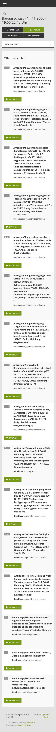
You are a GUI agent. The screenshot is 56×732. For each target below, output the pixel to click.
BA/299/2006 (14, 565)
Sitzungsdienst (44, 715)
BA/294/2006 (14, 355)
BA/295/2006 (14, 396)
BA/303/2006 (14, 700)
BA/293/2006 (14, 313)
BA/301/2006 (14, 642)
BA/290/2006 (14, 185)
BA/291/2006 (14, 227)
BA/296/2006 (14, 438)
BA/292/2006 (14, 265)
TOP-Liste (12, 35)
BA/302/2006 (14, 668)
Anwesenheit (34, 35)
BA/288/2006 (14, 99)
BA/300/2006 (14, 607)
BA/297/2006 (14, 479)
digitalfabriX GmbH (24, 725)
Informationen (12, 30)
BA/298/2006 (14, 524)
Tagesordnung (34, 30)
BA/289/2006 (14, 137)
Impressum (31, 722)
